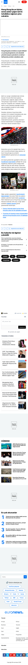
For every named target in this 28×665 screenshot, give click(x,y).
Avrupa (3, 621)
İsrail (8, 601)
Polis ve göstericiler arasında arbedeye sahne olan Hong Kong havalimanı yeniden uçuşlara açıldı (12, 239)
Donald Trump (17, 601)
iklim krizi (14, 605)
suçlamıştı (22, 198)
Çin (13, 6)
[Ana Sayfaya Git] (5, 2)
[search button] (25, 576)
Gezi (2, 631)
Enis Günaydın (6, 39)
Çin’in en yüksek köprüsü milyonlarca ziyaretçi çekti (10, 250)
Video (2, 634)
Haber (5, 6)
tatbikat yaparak (11, 203)
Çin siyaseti (21, 256)
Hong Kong (6, 260)
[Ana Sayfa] (1, 6)
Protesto (16, 260)
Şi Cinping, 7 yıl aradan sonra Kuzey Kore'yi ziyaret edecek (12, 245)
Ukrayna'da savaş (9, 590)
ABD (14, 597)
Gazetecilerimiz (5, 638)
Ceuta (14, 594)
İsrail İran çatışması (14, 586)
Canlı (24, 2)
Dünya (9, 6)
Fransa (21, 597)
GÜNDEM (5, 441)
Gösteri (5, 256)
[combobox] (14, 576)
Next (2, 628)
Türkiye (7, 597)
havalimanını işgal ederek (8, 162)
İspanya (21, 590)
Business (3, 624)
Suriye (22, 594)
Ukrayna (6, 594)
